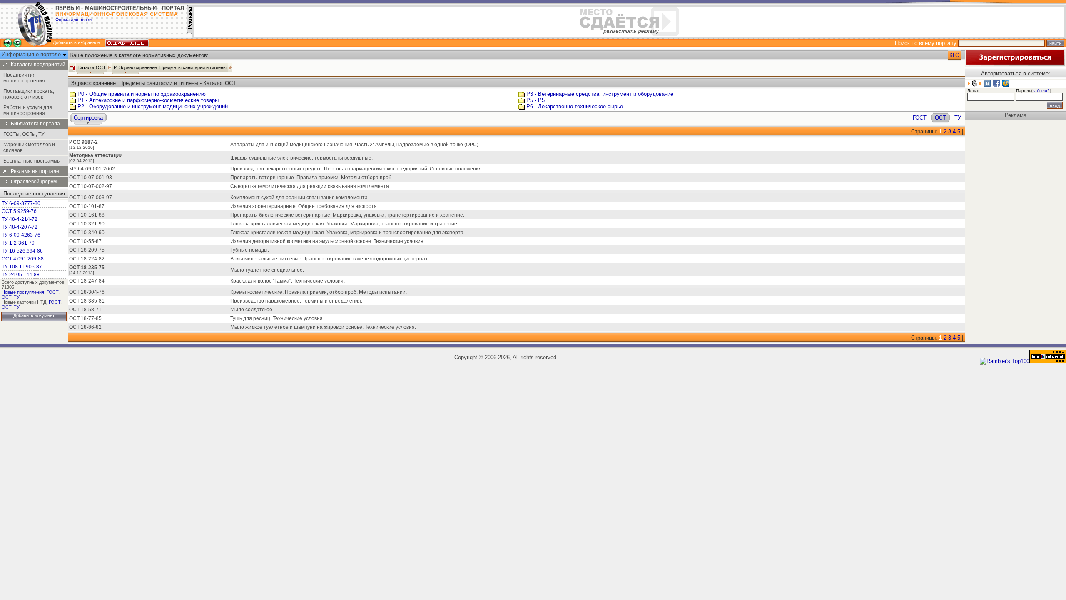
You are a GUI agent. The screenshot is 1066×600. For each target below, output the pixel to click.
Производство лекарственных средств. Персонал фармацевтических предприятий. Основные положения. (356, 169)
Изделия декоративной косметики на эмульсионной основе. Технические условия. (327, 241)
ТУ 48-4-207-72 (19, 227)
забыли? (1041, 90)
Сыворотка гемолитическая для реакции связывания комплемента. (310, 186)
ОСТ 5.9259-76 (19, 211)
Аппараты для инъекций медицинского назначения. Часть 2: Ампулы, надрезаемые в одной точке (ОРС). (355, 145)
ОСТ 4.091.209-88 (23, 259)
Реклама (1015, 115)
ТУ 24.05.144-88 (21, 275)
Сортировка (88, 118)
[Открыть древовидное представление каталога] (72, 67)
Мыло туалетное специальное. (267, 270)
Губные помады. (249, 250)
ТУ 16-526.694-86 (22, 251)
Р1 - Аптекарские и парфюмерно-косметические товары (148, 100)
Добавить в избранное (76, 42)
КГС (954, 55)
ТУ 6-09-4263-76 (21, 235)
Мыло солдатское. (252, 309)
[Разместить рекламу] (189, 33)
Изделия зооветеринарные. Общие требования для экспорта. (304, 206)
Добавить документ (34, 315)
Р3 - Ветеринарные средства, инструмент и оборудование (599, 94)
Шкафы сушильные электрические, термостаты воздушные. (301, 158)
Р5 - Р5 (535, 100)
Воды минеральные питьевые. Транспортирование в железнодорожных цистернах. (329, 259)
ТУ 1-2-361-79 (18, 243)
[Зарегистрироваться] (1015, 64)
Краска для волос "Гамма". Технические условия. (287, 281)
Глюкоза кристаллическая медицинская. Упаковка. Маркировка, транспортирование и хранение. (344, 224)
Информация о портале (32, 54)
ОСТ (6, 297)
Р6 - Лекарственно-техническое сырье (574, 106)
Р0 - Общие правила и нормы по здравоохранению (141, 94)
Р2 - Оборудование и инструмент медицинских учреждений (152, 106)
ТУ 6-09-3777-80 (21, 203)
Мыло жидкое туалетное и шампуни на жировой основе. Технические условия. (323, 327)
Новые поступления (23, 292)
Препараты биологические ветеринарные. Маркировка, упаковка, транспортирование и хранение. (347, 215)
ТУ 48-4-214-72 (19, 219)
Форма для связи (73, 19)
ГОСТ (52, 292)
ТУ (17, 297)
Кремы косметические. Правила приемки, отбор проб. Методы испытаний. (318, 292)
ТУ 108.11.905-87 (22, 267)
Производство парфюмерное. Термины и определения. (296, 301)
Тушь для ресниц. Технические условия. (277, 318)
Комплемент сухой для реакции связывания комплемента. (299, 197)
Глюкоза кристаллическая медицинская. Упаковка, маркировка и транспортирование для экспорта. (347, 232)
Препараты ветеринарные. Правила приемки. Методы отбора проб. (311, 177)
